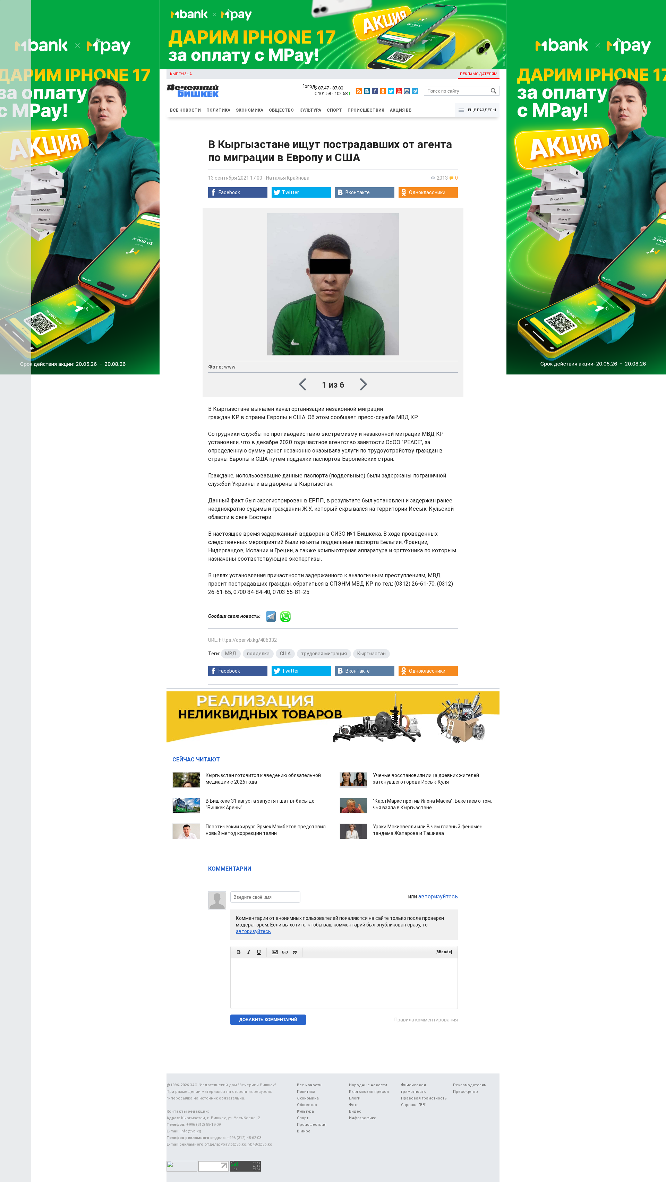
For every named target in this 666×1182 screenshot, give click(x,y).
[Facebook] (375, 91)
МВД (231, 653)
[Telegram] (415, 91)
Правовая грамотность (424, 1098)
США (285, 653)
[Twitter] (391, 91)
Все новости (185, 110)
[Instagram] (407, 91)
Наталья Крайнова (287, 178)
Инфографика (362, 1118)
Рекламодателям (478, 74)
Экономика (249, 110)
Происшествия (366, 110)
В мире (303, 1131)
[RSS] (359, 91)
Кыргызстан (371, 653)
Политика (218, 110)
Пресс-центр (465, 1091)
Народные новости (368, 1085)
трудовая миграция (324, 653)
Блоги (354, 1098)
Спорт (334, 110)
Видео (355, 1111)
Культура (310, 110)
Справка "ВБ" (414, 1105)
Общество (281, 110)
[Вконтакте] (367, 91)
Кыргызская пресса (369, 1091)
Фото (354, 1105)
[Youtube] (399, 91)
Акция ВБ (400, 110)
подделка (258, 653)
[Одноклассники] (383, 91)
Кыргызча (181, 74)
